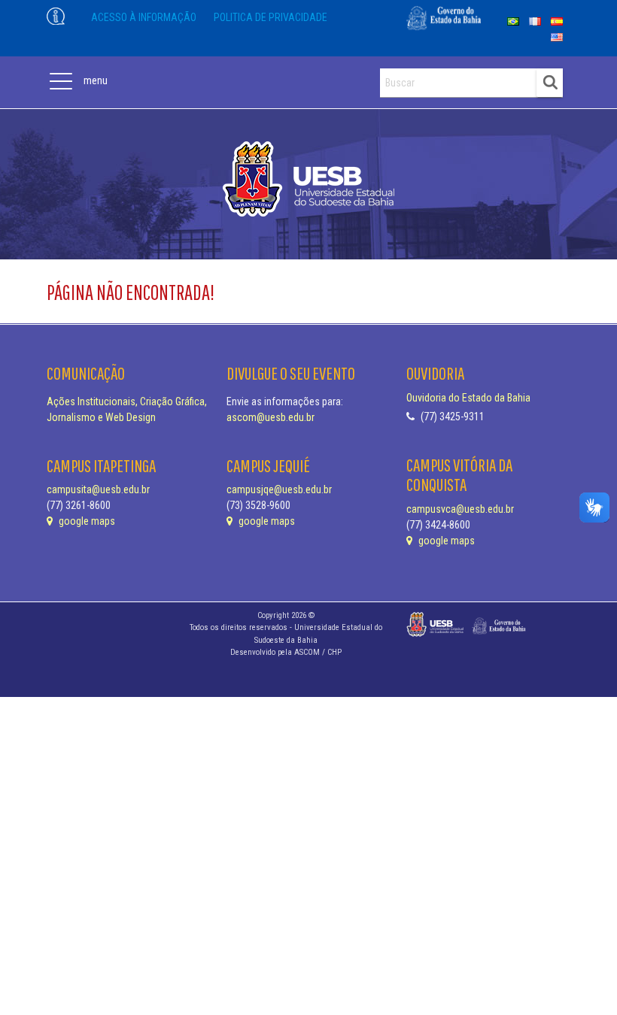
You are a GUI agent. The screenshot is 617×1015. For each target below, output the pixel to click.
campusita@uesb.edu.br (98, 489)
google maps (85, 521)
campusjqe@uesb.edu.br (279, 489)
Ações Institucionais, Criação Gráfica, (127, 401)
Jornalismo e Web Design (101, 417)
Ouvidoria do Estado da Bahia (468, 398)
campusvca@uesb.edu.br (460, 509)
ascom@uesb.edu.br (270, 417)
